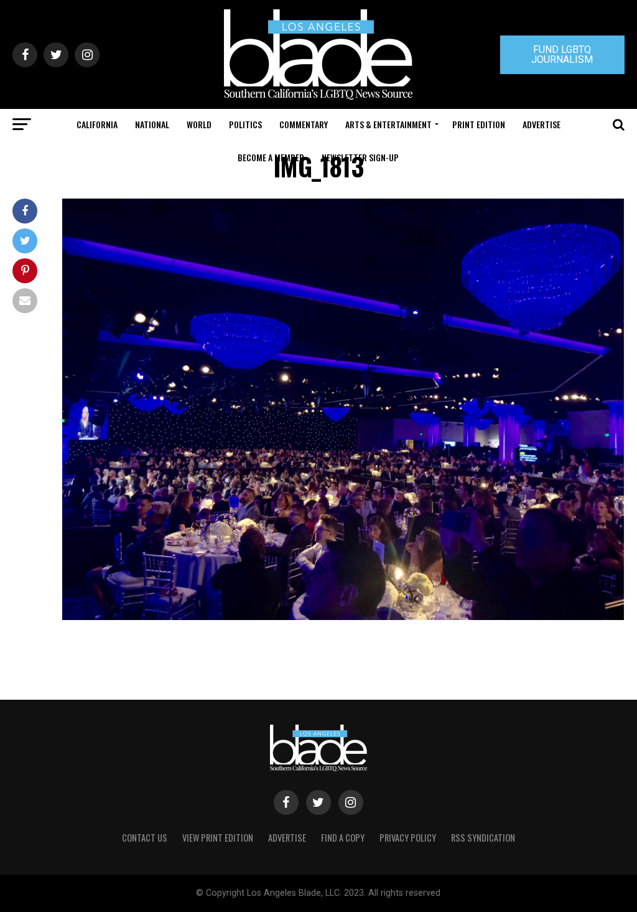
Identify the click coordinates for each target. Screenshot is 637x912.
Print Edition (478, 124)
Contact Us (144, 837)
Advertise (541, 124)
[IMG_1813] (343, 617)
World (199, 124)
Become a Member (271, 157)
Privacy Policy (407, 837)
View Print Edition (217, 837)
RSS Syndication (483, 837)
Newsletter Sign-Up (360, 157)
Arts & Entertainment (388, 124)
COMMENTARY (303, 124)
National (152, 124)
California (97, 124)
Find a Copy (343, 837)
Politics (245, 124)
